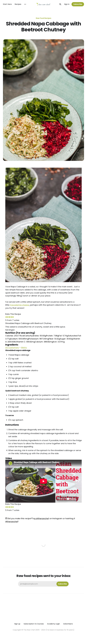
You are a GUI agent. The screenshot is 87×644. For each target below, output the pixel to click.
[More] (25, 4)
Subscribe (77, 4)
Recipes (18, 4)
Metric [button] (24, 347)
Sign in (66, 4)
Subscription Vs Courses (34, 624)
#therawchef (11, 521)
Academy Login (53, 624)
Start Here (7, 4)
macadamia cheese (19, 305)
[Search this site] (60, 4)
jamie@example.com (43, 584)
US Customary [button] (12, 347)
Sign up (17, 624)
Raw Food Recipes (43, 18)
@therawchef (42, 518)
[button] (6, 317)
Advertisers (68, 624)
